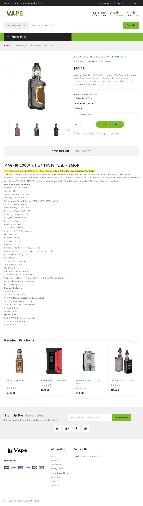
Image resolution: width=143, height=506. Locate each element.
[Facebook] (76, 428)
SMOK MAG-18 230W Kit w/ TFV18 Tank (34, 46)
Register (102, 13)
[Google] (67, 428)
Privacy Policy (56, 469)
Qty (75, 124)
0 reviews (90, 61)
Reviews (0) (83, 151)
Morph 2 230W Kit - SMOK (16, 382)
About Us (54, 456)
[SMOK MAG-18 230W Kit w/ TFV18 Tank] (17, 130)
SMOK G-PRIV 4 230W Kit (123, 380)
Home (7, 46)
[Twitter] (57, 428)
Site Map (54, 485)
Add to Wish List (85, 134)
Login (103, 15)
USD (135, 3)
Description (60, 151)
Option (78, 108)
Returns (54, 481)
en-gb (121, 3)
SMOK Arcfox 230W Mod (53, 380)
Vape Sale (24, 501)
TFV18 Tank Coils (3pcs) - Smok (89, 382)
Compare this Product (110, 134)
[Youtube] (85, 428)
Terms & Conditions (59, 473)
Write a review (104, 61)
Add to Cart (110, 124)
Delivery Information (55, 462)
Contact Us (55, 477)
